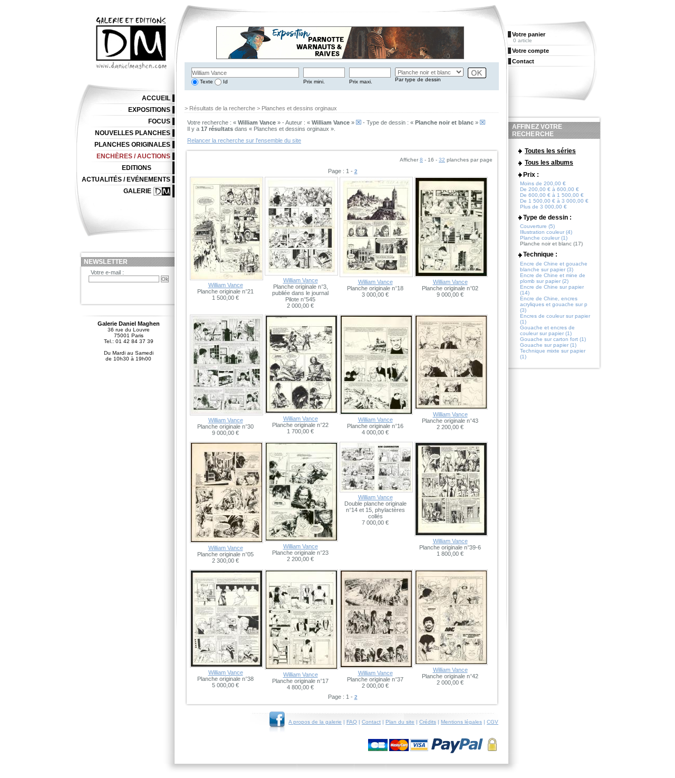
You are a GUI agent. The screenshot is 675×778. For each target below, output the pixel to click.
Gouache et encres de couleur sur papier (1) (547, 330)
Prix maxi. (360, 81)
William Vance (225, 285)
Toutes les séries (550, 151)
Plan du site (399, 722)
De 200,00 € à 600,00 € (549, 189)
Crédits (427, 722)
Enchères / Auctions (133, 156)
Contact (371, 722)
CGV (492, 722)
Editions (136, 168)
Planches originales (132, 144)
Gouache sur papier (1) (548, 345)
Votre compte (530, 51)
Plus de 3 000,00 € (543, 207)
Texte (205, 81)
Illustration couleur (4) (546, 232)
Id (224, 81)
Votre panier (528, 34)
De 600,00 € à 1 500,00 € (552, 195)
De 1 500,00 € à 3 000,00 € (554, 201)
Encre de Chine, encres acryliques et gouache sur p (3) (553, 304)
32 (442, 160)
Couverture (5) (537, 226)
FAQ (351, 722)
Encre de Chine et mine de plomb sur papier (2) (552, 278)
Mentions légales (461, 722)
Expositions (149, 109)
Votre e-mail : (107, 272)
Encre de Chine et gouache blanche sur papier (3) (553, 266)
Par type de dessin (418, 79)
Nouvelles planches (132, 133)
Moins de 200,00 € (543, 183)
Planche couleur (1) (543, 238)
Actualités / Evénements (126, 179)
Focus (159, 121)
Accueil (156, 98)
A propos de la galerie (315, 722)
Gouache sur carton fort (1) (553, 339)
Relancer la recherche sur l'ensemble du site (244, 140)
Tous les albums (549, 162)
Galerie (137, 191)
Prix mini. (314, 81)
